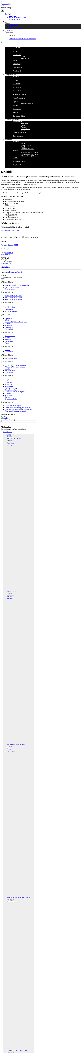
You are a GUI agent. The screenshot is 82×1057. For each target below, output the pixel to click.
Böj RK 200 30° (12, 591)
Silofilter (7, 324)
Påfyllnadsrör (9, 329)
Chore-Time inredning (12, 287)
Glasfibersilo (9, 318)
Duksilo (7, 350)
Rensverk (8, 339)
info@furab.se (5, 254)
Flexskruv (8, 365)
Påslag (7, 343)
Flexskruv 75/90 (10, 308)
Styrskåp (7, 392)
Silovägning (8, 325)
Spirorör (7, 369)
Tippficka (8, 393)
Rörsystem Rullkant (11, 370)
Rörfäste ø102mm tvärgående (16, 744)
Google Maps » (6, 263)
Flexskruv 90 (9, 310)
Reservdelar (8, 411)
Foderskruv (8, 383)
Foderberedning (10, 285)
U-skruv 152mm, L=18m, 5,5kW (17, 1050)
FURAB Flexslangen (11, 388)
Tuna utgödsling (10, 289)
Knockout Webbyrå (15, 272)
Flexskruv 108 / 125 (11, 311)
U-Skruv (7, 381)
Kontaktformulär (22, 39)
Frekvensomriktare (11, 358)
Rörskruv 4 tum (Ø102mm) (13, 296)
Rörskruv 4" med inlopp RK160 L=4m (19, 897)
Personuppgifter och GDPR (9, 245)
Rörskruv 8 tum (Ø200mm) (13, 299)
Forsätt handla (7, 432)
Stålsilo (7, 320)
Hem (7, 416)
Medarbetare (13, 39)
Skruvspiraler (9, 395)
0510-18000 (9, 253)
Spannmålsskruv (10, 386)
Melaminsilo (9, 351)
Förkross (7, 337)
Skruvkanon (8, 384)
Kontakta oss (32, 39)
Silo (6, 405)
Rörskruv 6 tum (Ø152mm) (13, 297)
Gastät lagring (9, 327)
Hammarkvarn (9, 341)
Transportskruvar (10, 407)
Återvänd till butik (20, 429)
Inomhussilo (8, 322)
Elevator (7, 397)
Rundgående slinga (11, 390)
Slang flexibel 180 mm (14, 438)
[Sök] (2, 10)
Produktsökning (6, 8)
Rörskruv (8, 367)
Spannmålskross (10, 336)
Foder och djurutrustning (12, 409)
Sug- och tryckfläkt (11, 399)
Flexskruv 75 (9, 306)
